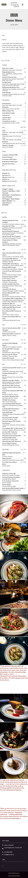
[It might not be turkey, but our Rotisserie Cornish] (14, 793)
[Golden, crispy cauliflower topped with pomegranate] (14, 622)
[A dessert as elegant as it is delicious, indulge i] (14, 765)
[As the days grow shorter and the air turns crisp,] (14, 736)
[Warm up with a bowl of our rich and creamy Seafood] (14, 822)
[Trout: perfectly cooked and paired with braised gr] (14, 679)
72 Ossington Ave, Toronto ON (15, 5)
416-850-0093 (14, 2)
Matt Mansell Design (15, 875)
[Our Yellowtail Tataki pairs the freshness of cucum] (14, 651)
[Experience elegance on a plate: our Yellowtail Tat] (14, 565)
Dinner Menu (14, 20)
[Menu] (22, 4)
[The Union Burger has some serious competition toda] (14, 537)
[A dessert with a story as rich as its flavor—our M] (14, 594)
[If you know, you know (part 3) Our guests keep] (14, 708)
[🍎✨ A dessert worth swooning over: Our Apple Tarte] (14, 508)
